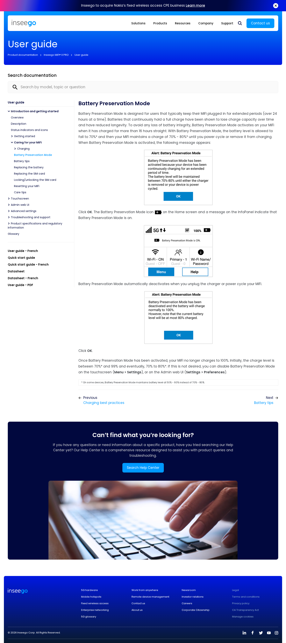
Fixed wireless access (95, 603)
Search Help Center (143, 467)
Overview (17, 117)
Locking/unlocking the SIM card (35, 180)
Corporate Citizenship (196, 610)
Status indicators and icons (29, 130)
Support (227, 23)
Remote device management (150, 597)
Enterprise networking (95, 610)
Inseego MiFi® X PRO (56, 55)
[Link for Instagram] (276, 633)
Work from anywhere (145, 590)
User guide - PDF (20, 285)
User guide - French (23, 251)
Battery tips (22, 161)
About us (137, 610)
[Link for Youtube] (269, 633)
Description (18, 124)
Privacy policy (240, 603)
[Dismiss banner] (275, 5)
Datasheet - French (23, 278)
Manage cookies (243, 616)
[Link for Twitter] (260, 633)
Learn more (195, 5)
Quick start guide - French (28, 264)
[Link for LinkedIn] (244, 633)
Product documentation (23, 55)
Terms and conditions (246, 597)
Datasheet (16, 271)
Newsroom (189, 590)
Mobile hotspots (91, 597)
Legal (235, 590)
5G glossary (88, 616)
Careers (187, 603)
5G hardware (89, 590)
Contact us (260, 23)
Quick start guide (21, 258)
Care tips (20, 192)
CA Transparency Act (245, 610)
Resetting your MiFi (26, 186)
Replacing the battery (29, 167)
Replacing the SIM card (29, 174)
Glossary (13, 234)
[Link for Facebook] (252, 633)
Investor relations (193, 597)
